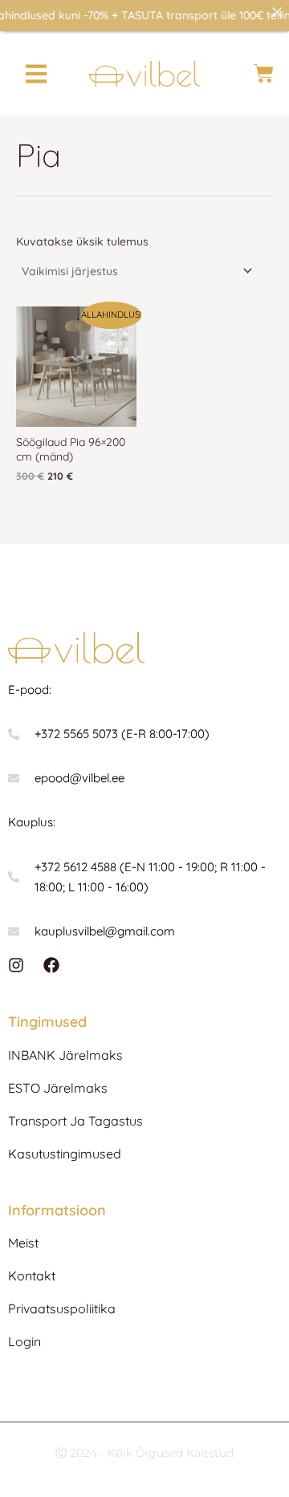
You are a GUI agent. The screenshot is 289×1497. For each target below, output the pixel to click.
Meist (23, 1243)
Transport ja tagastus (75, 1121)
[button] (36, 73)
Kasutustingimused (64, 1154)
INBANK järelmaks (65, 1055)
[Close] (277, 12)
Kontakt (31, 1276)
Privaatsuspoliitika (62, 1308)
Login (24, 1341)
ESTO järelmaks (58, 1088)
